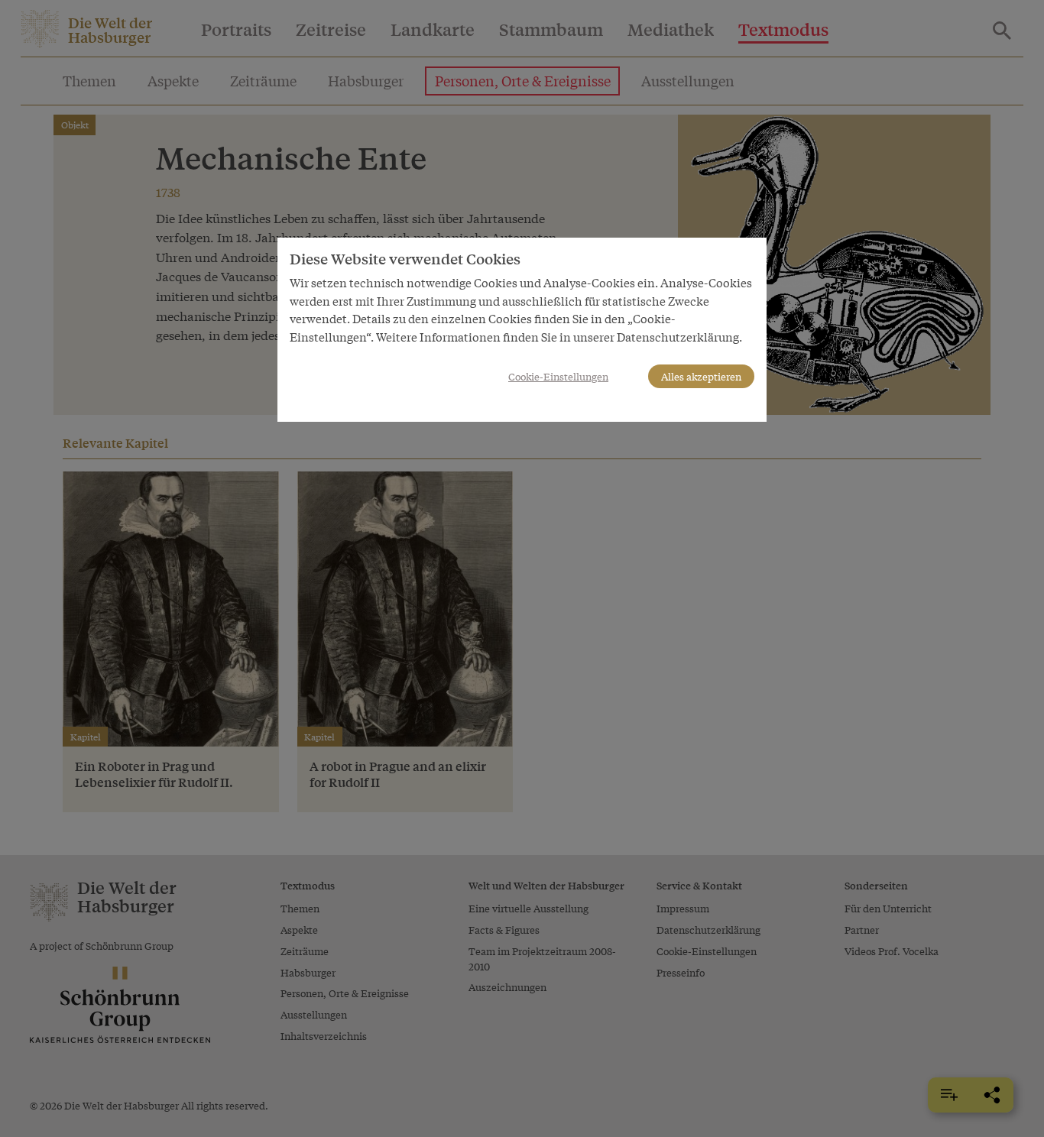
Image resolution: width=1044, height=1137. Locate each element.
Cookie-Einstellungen (558, 376)
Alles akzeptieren (701, 376)
